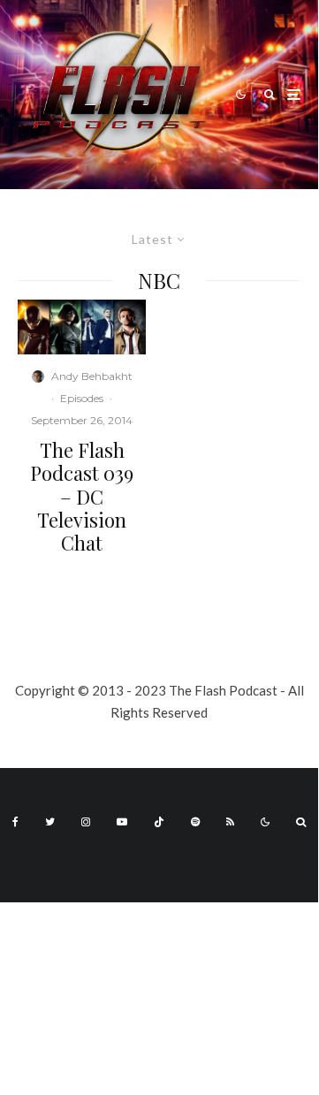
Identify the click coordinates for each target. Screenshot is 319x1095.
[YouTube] (122, 821)
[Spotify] (195, 821)
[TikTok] (159, 821)
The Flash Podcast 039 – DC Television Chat (81, 496)
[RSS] (230, 821)
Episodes (81, 398)
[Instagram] (85, 821)
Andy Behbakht (92, 376)
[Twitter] (50, 821)
